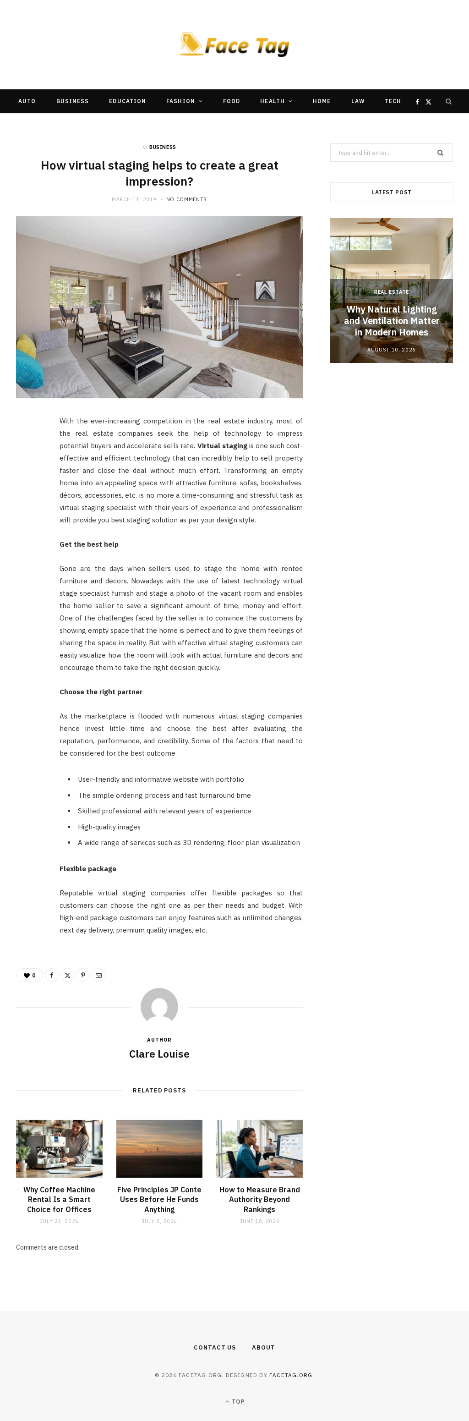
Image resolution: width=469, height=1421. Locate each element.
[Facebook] (28, 452)
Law (358, 101)
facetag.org (290, 1375)
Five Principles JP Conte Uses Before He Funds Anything (159, 1199)
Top (237, 1401)
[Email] (28, 522)
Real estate (391, 292)
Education (127, 101)
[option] (391, 290)
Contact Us (215, 1347)
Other (258, 124)
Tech (393, 101)
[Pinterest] (28, 498)
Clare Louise (159, 1053)
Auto (27, 101)
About (263, 1347)
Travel (163, 124)
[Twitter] (28, 475)
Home (322, 101)
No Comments (186, 199)
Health (272, 101)
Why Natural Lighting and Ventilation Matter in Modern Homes (392, 320)
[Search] (449, 101)
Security (212, 124)
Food (231, 101)
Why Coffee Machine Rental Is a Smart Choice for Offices (59, 1199)
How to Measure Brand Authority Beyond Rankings (259, 1199)
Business (72, 101)
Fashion (180, 101)
